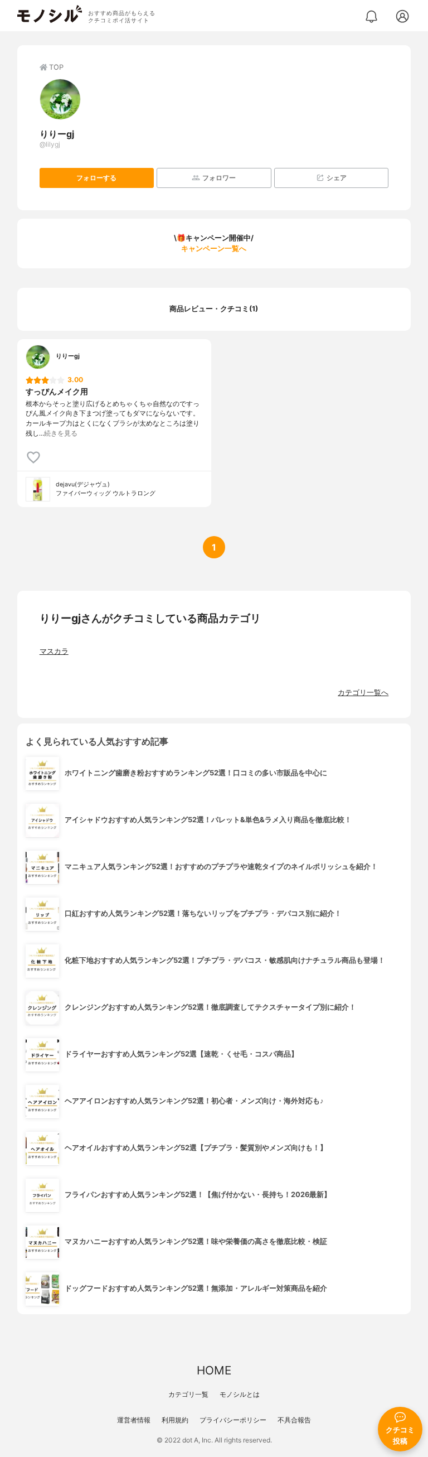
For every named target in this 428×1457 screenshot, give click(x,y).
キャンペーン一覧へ (213, 248)
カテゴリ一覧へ (363, 692)
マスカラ (54, 651)
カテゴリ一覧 (188, 1394)
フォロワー (219, 177)
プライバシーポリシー (233, 1420)
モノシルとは (240, 1394)
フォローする (96, 177)
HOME (214, 1370)
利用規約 (175, 1420)
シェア (337, 177)
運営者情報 (133, 1420)
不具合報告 (294, 1420)
